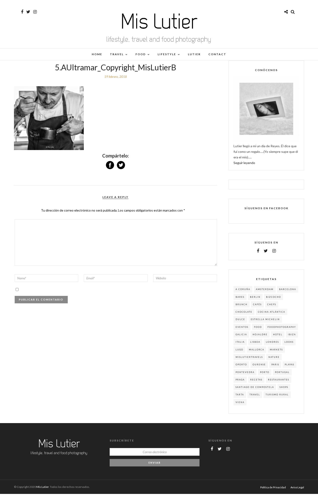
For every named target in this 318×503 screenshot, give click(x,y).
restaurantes (278, 379)
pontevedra (245, 372)
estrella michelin (265, 319)
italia (240, 342)
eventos (242, 327)
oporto (241, 364)
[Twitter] (266, 251)
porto (264, 372)
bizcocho (273, 297)
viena (240, 402)
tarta (240, 394)
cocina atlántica (271, 312)
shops (284, 387)
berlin (255, 297)
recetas (256, 379)
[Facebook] (258, 251)
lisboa (255, 342)
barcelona (287, 289)
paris (275, 364)
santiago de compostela (255, 387)
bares (240, 297)
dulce (240, 319)
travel (255, 394)
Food (140, 54)
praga (240, 379)
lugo (239, 349)
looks (289, 342)
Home (97, 54)
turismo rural (277, 394)
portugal (282, 372)
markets (276, 349)
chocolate (244, 312)
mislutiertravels (249, 357)
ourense (259, 364)
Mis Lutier (42, 487)
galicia (241, 334)
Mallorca (256, 349)
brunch (241, 304)
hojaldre (260, 334)
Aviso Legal (297, 487)
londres (272, 342)
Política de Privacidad (273, 487)
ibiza (292, 334)
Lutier (194, 54)
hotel (277, 334)
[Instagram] (35, 12)
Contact (217, 54)
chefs (271, 304)
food (258, 327)
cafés (257, 304)
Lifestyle (167, 54)
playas (289, 364)
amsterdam (265, 289)
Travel (117, 54)
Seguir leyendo (244, 163)
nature (274, 357)
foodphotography (281, 327)
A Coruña (243, 289)
